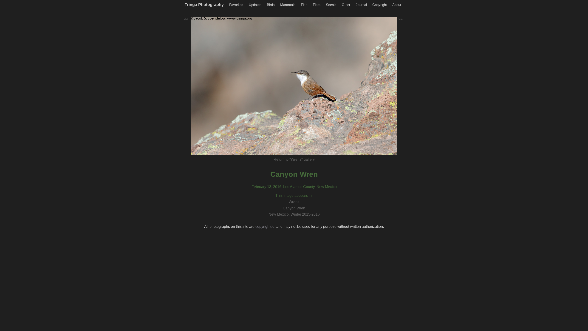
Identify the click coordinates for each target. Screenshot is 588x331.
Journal (361, 5)
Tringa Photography (204, 4)
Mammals (287, 5)
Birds (271, 5)
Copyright (379, 5)
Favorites (236, 5)
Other (346, 5)
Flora (316, 5)
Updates (255, 5)
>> (401, 19)
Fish (304, 5)
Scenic (331, 5)
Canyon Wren (294, 174)
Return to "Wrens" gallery (294, 159)
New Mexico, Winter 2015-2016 (294, 214)
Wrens (294, 202)
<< (186, 19)
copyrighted (264, 226)
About (396, 5)
